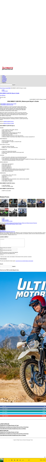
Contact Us (36, 67)
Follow (44, 408)
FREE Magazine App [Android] (20, 67)
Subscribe (43, 415)
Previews (4, 76)
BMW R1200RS (5, 220)
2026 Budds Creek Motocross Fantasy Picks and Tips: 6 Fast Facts (14, 427)
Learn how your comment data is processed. (24, 260)
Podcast (3, 81)
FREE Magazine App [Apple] (11, 67)
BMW (9, 88)
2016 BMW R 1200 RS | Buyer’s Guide (9, 93)
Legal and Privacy (27, 67)
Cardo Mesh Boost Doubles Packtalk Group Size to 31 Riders (13, 428)
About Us (32, 67)
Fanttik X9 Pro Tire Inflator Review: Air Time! (9, 425)
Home (1, 88)
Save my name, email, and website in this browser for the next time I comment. (16, 256)
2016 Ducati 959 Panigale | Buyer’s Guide (13, 224)
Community (4, 78)
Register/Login (4, 67)
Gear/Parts (4, 79)
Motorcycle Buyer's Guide (7, 221)
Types (3, 75)
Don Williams (2, 95)
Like (44, 406)
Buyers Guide (5, 88)
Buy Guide (4, 80)
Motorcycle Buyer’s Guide (8, 123)
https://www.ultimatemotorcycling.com (7, 231)
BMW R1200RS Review (9, 121)
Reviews (4, 77)
